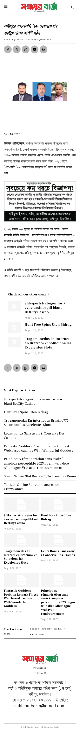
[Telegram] (34, 49)
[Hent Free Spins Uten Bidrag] (14, 327)
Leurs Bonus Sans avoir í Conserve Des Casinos (58, 553)
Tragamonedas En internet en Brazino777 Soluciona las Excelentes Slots (48, 343)
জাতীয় (6, 39)
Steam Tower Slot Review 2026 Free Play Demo (40, 476)
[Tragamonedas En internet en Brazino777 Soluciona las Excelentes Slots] (14, 342)
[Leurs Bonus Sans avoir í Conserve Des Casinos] (58, 540)
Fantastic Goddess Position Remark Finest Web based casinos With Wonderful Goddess (21, 598)
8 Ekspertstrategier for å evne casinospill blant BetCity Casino (45, 307)
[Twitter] (17, 49)
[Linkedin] (41, 672)
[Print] (43, 49)
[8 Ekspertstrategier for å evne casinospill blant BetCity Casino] (14, 306)
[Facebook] (8, 49)
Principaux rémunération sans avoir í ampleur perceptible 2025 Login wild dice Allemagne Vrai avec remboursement (58, 602)
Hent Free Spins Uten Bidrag (48, 324)
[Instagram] (38, 672)
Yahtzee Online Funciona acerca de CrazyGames (31, 486)
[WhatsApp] (26, 49)
